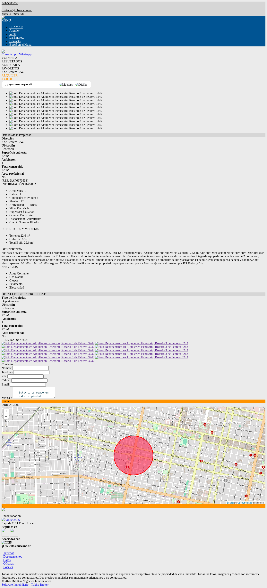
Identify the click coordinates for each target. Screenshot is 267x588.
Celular (6, 380)
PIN (4, 376)
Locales (8, 567)
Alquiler (14, 30)
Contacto (15, 41)
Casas (7, 560)
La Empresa (16, 37)
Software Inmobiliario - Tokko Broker (25, 584)
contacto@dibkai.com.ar (17, 10)
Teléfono (7, 372)
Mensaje (7, 397)
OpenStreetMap (245, 502)
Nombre (7, 368)
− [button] (6, 416)
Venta (12, 34)
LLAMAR (16, 27)
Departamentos (12, 556)
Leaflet (230, 502)
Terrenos (8, 553)
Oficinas (8, 563)
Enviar (6, 401)
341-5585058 (13, 519)
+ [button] (6, 411)
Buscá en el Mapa (20, 44)
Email (5, 384)
